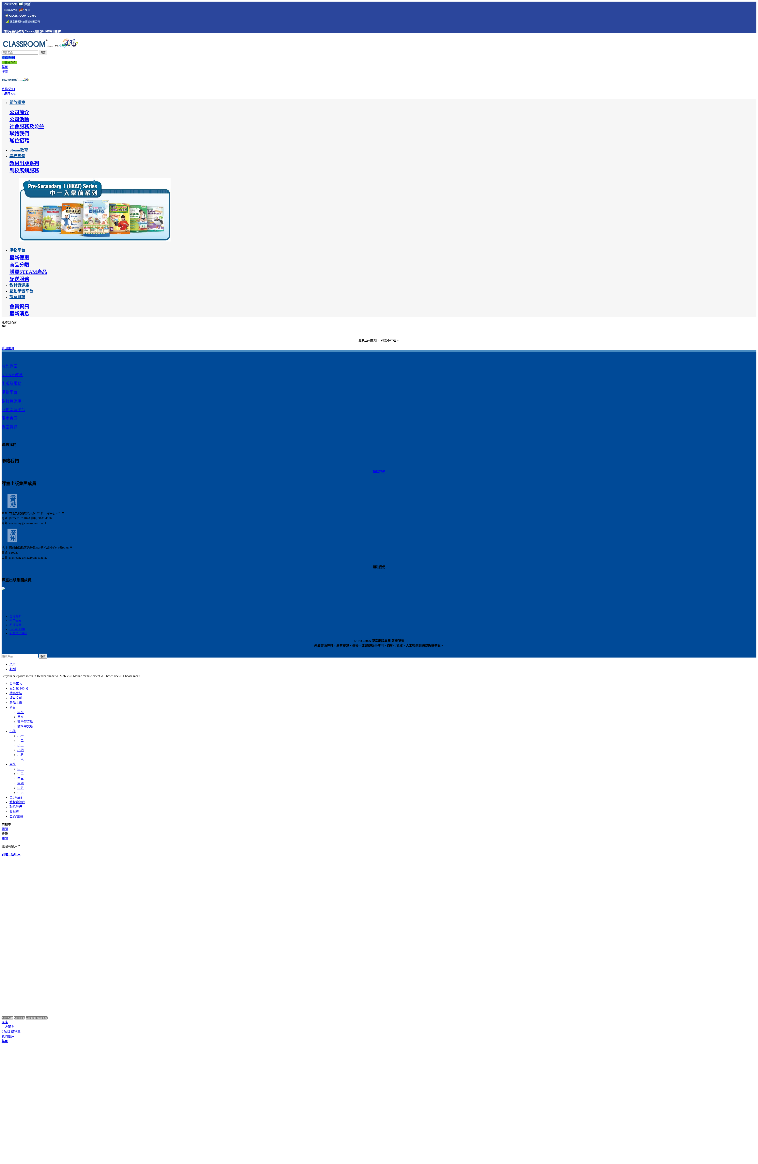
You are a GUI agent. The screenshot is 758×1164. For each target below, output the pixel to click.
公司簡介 (19, 112)
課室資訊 (9, 427)
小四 (20, 750)
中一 (20, 769)
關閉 (5, 829)
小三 (20, 745)
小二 (20, 740)
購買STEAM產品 (28, 272)
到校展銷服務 (24, 170)
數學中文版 (25, 726)
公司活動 (19, 119)
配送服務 (19, 279)
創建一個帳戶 (11, 854)
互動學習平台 (13, 410)
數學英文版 (25, 721)
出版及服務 (11, 383)
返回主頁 (8, 348)
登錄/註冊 (16, 816)
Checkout (19, 1017)
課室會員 (9, 418)
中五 (20, 788)
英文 (20, 717)
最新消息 (19, 313)
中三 (20, 778)
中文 (20, 712)
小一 (20, 735)
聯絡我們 (19, 133)
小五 (20, 754)
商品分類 (19, 265)
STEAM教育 (12, 375)
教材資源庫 (11, 401)
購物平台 (9, 392)
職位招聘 (19, 140)
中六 (20, 792)
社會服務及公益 (26, 126)
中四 (20, 783)
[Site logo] (40, 48)
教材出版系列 (24, 163)
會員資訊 (19, 306)
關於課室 (9, 366)
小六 (20, 759)
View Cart (7, 1017)
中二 (20, 773)
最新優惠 (19, 257)
